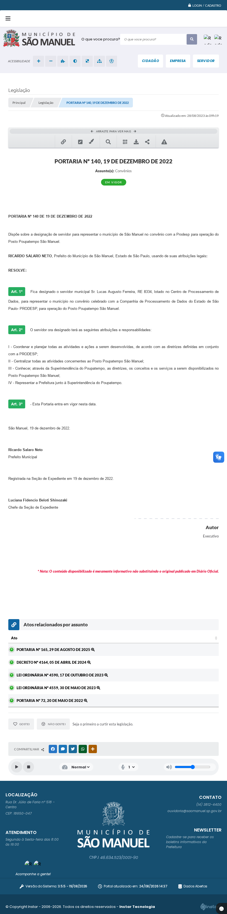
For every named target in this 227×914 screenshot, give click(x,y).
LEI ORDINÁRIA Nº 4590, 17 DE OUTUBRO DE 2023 (60, 675)
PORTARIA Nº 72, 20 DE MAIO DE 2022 (50, 700)
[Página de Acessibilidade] (111, 61)
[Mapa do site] (99, 61)
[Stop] (28, 767)
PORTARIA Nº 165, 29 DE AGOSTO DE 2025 (54, 649)
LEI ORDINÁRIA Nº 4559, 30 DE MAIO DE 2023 (57, 688)
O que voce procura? (100, 39)
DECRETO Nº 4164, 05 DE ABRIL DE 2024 (52, 662)
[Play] (16, 767)
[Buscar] (191, 39)
